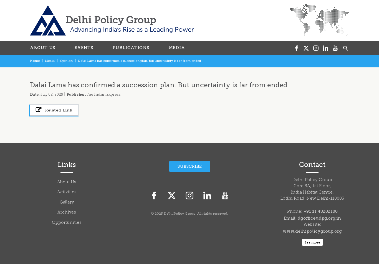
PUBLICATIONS (131, 47)
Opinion (66, 61)
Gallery (67, 202)
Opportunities (67, 223)
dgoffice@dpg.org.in (319, 218)
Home (35, 61)
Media (50, 61)
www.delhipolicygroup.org (312, 231)
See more (312, 242)
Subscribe (190, 166)
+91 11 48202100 (321, 211)
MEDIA (177, 47)
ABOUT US (42, 47)
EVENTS (84, 47)
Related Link (58, 110)
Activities (67, 192)
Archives (66, 212)
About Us (66, 182)
